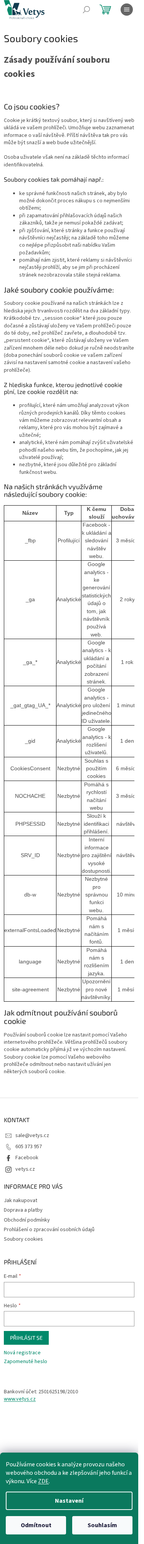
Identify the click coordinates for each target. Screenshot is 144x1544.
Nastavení (69, 1501)
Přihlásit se (26, 1337)
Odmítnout (36, 1525)
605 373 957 (28, 1146)
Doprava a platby (23, 1210)
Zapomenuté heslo (25, 1361)
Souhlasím (102, 1525)
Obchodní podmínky (27, 1220)
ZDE (43, 1481)
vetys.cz (25, 1169)
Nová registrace (22, 1353)
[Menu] (126, 9)
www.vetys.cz (20, 1399)
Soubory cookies (23, 1239)
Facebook (26, 1158)
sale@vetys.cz (32, 1135)
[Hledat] (86, 9)
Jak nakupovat (20, 1200)
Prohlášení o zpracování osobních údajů (49, 1229)
